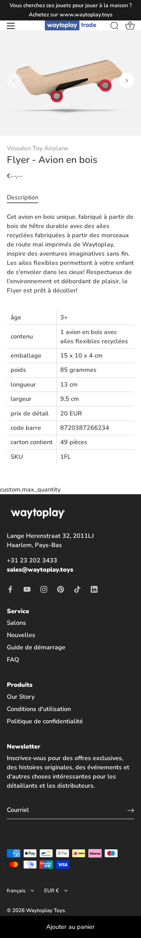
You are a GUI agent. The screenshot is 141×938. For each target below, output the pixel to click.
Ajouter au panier (70, 927)
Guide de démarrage (36, 647)
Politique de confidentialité (45, 721)
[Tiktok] (77, 589)
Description (22, 197)
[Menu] (10, 25)
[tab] (26, 197)
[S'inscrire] (130, 810)
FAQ (13, 659)
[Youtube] (27, 589)
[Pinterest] (60, 589)
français (16, 891)
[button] (14, 80)
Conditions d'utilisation (39, 709)
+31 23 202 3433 (32, 560)
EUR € (51, 891)
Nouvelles (21, 635)
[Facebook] (10, 589)
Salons (16, 623)
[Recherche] (114, 26)
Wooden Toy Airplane (37, 148)
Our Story (21, 697)
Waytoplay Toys (45, 910)
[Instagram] (43, 589)
